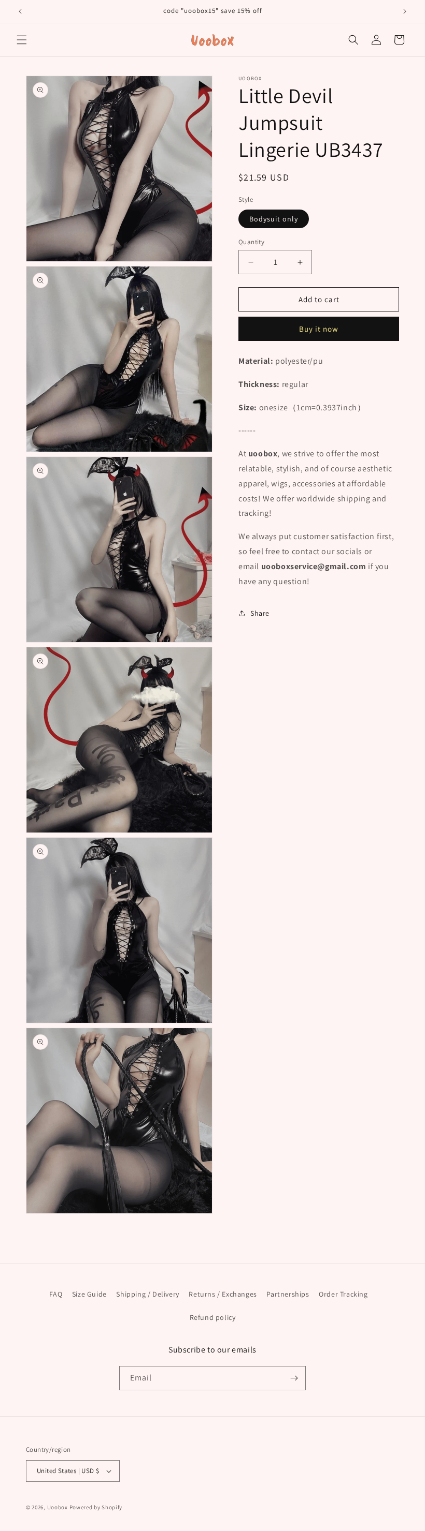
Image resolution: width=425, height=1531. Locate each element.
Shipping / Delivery (147, 1294)
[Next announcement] (404, 11)
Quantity (251, 241)
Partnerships (287, 1294)
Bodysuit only (273, 219)
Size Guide (89, 1294)
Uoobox (57, 1507)
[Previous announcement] (20, 11)
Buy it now (318, 329)
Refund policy (213, 1317)
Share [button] (260, 613)
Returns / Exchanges (223, 1294)
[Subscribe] (293, 1378)
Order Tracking (343, 1294)
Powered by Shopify (96, 1507)
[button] (21, 39)
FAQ (55, 1294)
